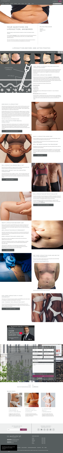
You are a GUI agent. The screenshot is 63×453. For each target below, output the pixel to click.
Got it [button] (9, 451)
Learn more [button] (3, 448)
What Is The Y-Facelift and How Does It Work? (24, 386)
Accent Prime (38, 202)
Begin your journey (10, 179)
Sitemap (45, 447)
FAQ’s (43, 447)
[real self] (53, 430)
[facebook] (38, 430)
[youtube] (41, 430)
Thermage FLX (21, 245)
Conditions (15, 3)
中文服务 (29, 3)
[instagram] (44, 430)
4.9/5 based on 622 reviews (15, 439)
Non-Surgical (7, 3)
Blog (25, 3)
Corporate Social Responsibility (32, 447)
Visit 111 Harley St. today (11, 308)
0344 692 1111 (56, 1)
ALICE (12, 32)
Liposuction (41, 28)
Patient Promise (18, 447)
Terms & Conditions (24, 447)
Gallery (19, 3)
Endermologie (4, 246)
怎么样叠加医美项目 (35, 386)
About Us (23, 3)
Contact (32, 3)
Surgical (3, 3)
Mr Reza (23, 241)
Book (60, 1)
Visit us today (40, 155)
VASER (59, 95)
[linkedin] (50, 430)
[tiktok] (47, 430)
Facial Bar (11, 3)
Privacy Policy (39, 447)
